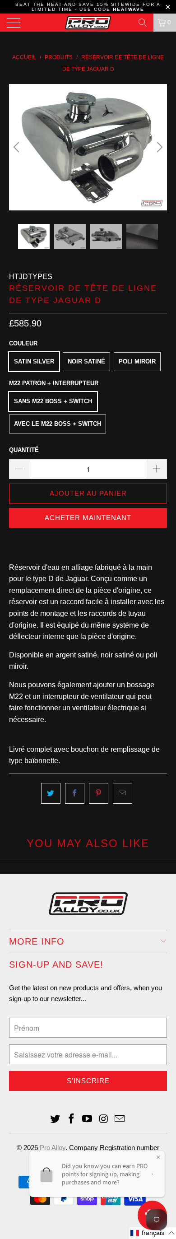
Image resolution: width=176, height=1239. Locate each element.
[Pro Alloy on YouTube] (87, 1119)
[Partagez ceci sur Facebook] (74, 793)
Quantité (24, 450)
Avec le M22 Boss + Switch (57, 423)
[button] (153, 1233)
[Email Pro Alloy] (120, 1119)
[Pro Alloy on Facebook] (71, 1119)
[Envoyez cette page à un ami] (122, 793)
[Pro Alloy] (88, 23)
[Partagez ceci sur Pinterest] (98, 793)
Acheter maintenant (88, 518)
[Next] (158, 147)
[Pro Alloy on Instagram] (104, 1119)
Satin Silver (34, 361)
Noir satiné (86, 361)
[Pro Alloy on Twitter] (55, 1119)
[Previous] (18, 147)
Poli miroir (137, 361)
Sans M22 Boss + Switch (53, 401)
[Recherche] (142, 23)
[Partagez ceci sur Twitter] (50, 793)
